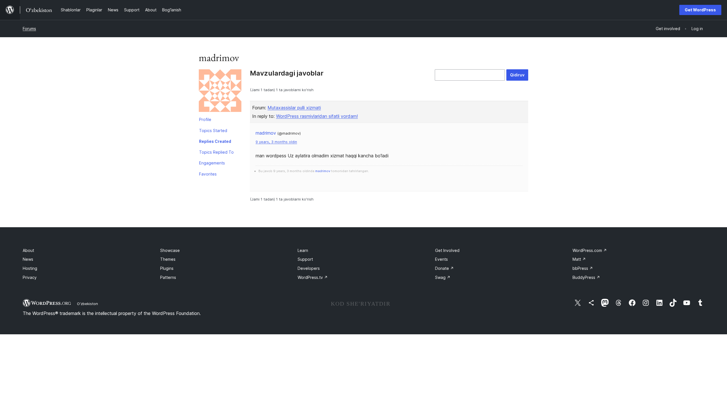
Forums (29, 28)
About (28, 250)
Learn (303, 250)
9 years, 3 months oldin (276, 142)
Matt (579, 259)
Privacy (30, 277)
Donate (444, 268)
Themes (168, 259)
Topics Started (213, 130)
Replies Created (215, 141)
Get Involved (447, 250)
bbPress (583, 268)
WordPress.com (590, 250)
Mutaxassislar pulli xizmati (294, 107)
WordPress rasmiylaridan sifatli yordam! (317, 116)
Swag (442, 277)
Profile (205, 119)
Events (441, 259)
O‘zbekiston (87, 303)
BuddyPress (586, 277)
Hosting (30, 268)
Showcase (170, 250)
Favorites (208, 174)
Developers (309, 268)
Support (305, 259)
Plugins (167, 268)
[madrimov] (220, 91)
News (28, 259)
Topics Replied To (216, 152)
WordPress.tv (313, 277)
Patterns (168, 277)
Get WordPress (700, 9)
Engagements (212, 162)
